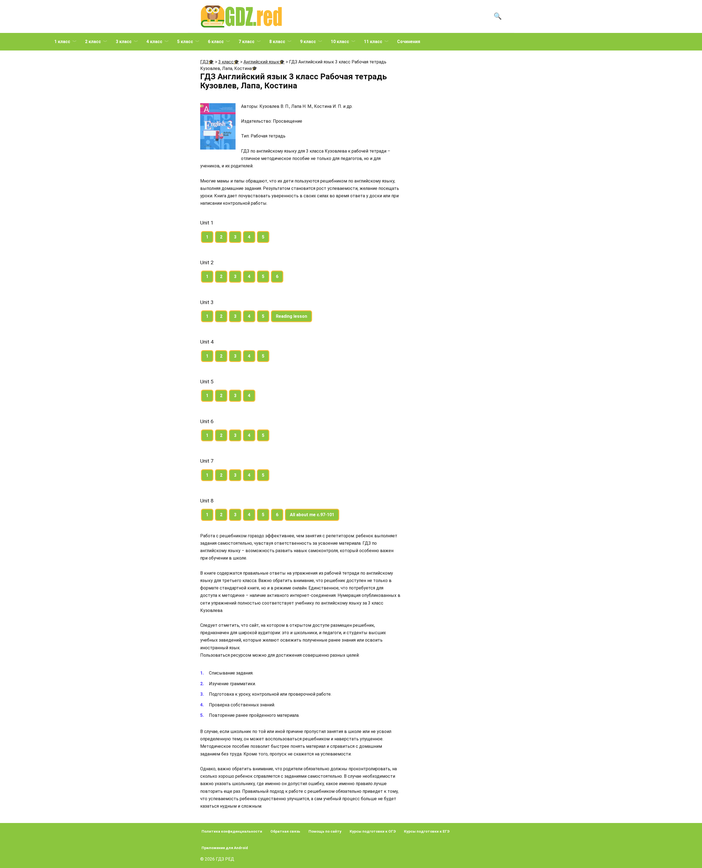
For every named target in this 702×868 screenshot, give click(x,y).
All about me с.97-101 (312, 514)
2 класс (93, 41)
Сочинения (408, 41)
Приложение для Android (225, 847)
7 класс (246, 41)
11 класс (373, 41)
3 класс (124, 41)
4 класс (154, 41)
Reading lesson (291, 316)
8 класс (277, 41)
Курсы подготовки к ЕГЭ (426, 831)
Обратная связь (285, 831)
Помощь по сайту (324, 831)
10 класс (340, 41)
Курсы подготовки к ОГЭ (373, 831)
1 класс (62, 41)
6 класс (216, 41)
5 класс (185, 41)
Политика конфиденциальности (232, 831)
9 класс (308, 41)
